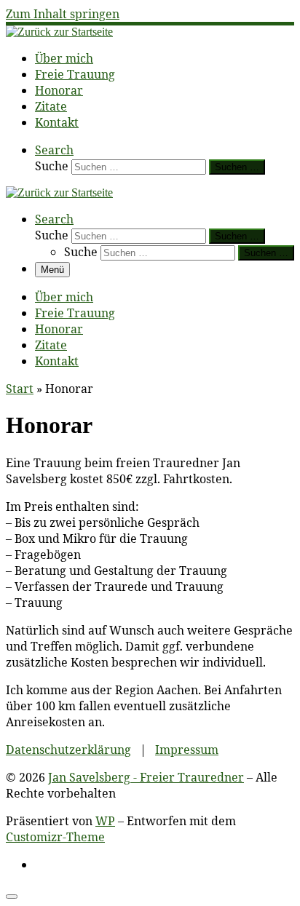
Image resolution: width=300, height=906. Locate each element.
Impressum (186, 750)
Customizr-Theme (55, 837)
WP (105, 821)
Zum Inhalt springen (62, 14)
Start (19, 389)
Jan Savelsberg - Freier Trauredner (146, 777)
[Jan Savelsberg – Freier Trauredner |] (59, 31)
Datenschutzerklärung (68, 750)
